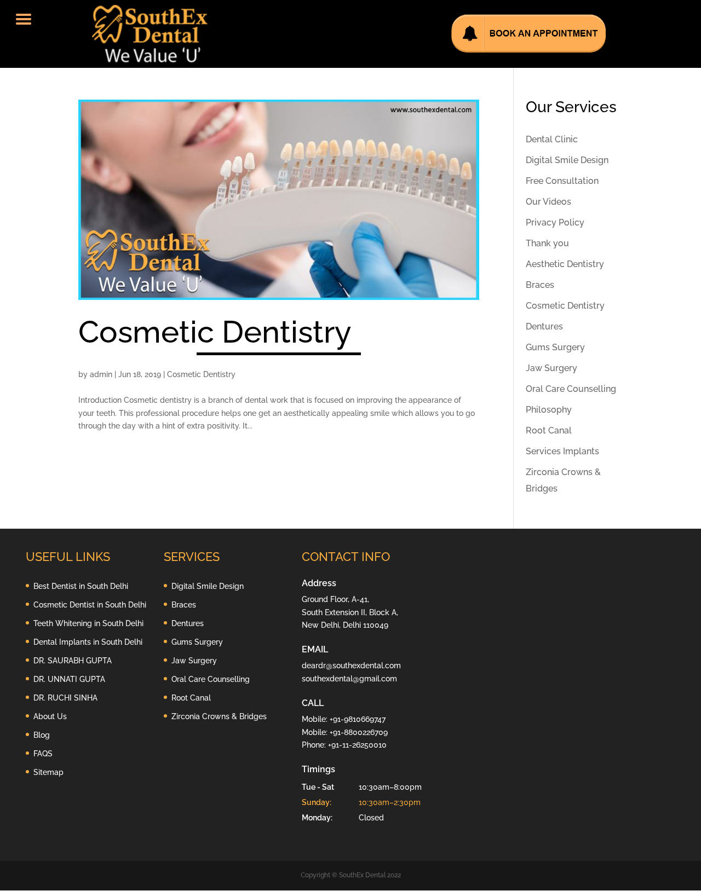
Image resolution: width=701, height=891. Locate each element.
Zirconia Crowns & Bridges (219, 716)
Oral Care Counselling (571, 389)
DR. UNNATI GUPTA (69, 679)
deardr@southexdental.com (351, 665)
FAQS (43, 753)
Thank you (547, 243)
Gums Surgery (555, 347)
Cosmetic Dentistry (215, 332)
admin (101, 374)
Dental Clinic (552, 139)
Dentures (544, 326)
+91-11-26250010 (357, 744)
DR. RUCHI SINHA (65, 697)
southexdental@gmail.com (349, 678)
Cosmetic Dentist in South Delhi (89, 604)
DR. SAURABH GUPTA (72, 660)
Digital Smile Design (567, 160)
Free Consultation (562, 181)
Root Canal (549, 430)
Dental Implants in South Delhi (87, 642)
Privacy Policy (555, 222)
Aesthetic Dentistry (565, 264)
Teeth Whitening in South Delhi (88, 623)
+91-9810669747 (358, 719)
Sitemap (48, 772)
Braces (540, 285)
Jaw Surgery (551, 368)
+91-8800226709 (359, 732)
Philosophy (549, 409)
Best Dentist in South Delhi (80, 586)
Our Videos (548, 201)
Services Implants (562, 451)
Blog (41, 735)
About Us (50, 716)
